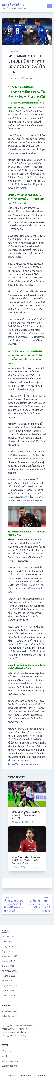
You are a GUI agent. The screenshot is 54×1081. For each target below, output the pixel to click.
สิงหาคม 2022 (8, 941)
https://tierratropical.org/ (14, 1032)
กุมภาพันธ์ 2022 (9, 971)
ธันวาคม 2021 (8, 980)
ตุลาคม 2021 (8, 990)
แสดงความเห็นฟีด (10, 1061)
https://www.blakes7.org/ (14, 1035)
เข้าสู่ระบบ (7, 1051)
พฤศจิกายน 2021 (10, 985)
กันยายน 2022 (8, 936)
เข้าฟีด (5, 1056)
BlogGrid (29, 1075)
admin (31, 78)
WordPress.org (9, 1065)
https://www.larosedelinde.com (17, 1025)
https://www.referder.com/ (15, 1028)
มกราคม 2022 (8, 976)
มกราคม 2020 (9, 995)
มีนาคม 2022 (8, 966)
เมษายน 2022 (8, 961)
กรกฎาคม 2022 (9, 946)
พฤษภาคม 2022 (9, 956)
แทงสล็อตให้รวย (13, 4)
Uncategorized (9, 1011)
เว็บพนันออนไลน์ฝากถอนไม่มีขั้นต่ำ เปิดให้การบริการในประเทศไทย (27, 860)
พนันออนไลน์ (13, 51)
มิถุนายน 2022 (8, 951)
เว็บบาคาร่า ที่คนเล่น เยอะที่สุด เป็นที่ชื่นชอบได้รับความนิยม (26, 815)
